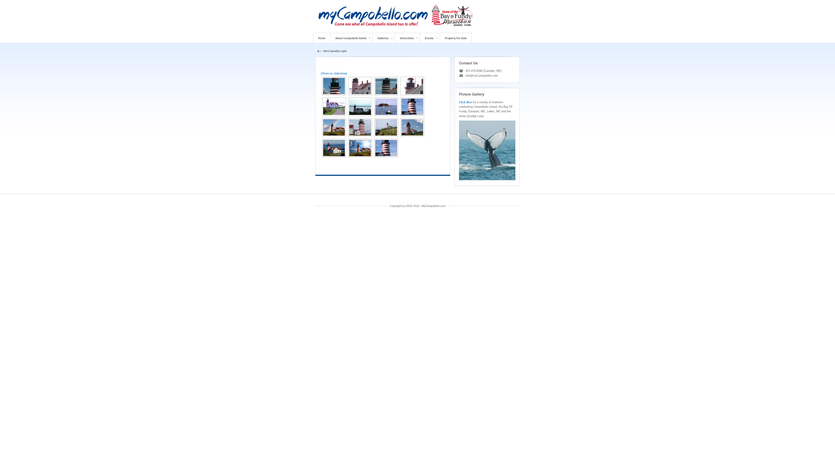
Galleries (381, 39)
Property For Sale (456, 38)
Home (322, 38)
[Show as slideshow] (334, 73)
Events (427, 39)
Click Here (465, 102)
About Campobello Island (348, 39)
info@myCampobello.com (482, 75)
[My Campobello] (395, 26)
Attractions (404, 39)
